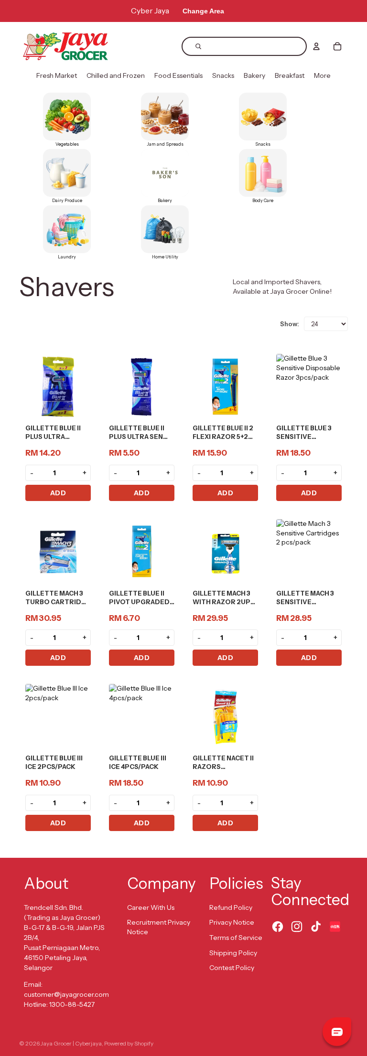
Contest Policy (231, 967)
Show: (289, 324)
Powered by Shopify (128, 1043)
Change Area (203, 11)
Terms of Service (235, 937)
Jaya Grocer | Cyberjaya (71, 1043)
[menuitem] (56, 75)
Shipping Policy (233, 953)
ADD (58, 493)
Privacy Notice (231, 922)
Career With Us (150, 907)
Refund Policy (230, 907)
